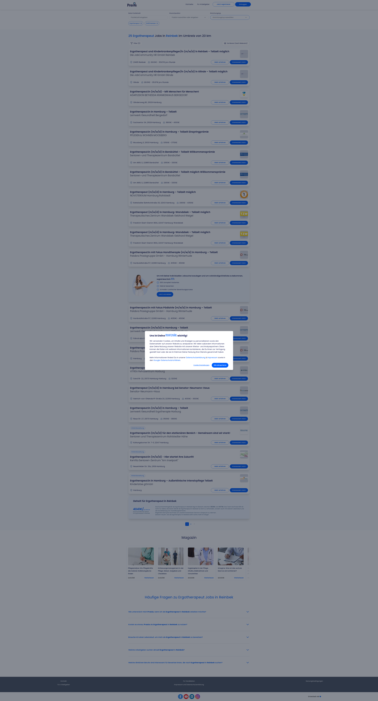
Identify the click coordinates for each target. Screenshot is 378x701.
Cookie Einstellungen (201, 365)
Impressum (212, 357)
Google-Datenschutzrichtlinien (166, 360)
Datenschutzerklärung (195, 357)
